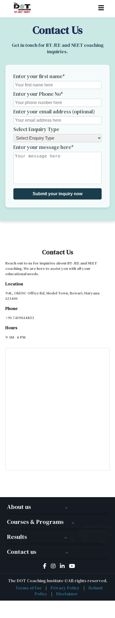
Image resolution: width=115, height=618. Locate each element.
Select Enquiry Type (36, 129)
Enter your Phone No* (38, 93)
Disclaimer (67, 594)
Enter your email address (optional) (54, 111)
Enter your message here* (43, 147)
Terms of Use (29, 588)
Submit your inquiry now (57, 193)
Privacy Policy (65, 588)
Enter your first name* (39, 76)
